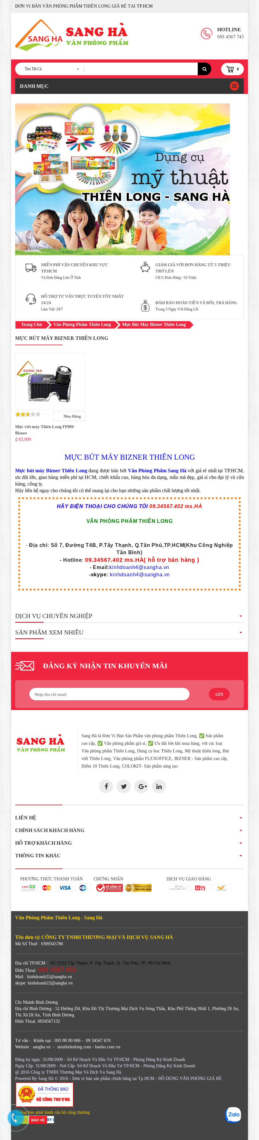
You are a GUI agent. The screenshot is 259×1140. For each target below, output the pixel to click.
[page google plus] (141, 786)
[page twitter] (124, 786)
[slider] (27, 414)
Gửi (219, 694)
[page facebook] (106, 786)
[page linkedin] (159, 786)
